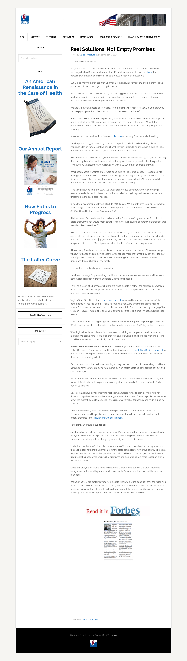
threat (150, 72)
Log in (114, 635)
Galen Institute (39, 20)
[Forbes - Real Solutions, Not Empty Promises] (118, 540)
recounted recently (113, 300)
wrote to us (116, 136)
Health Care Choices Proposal (148, 350)
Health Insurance (90, 620)
